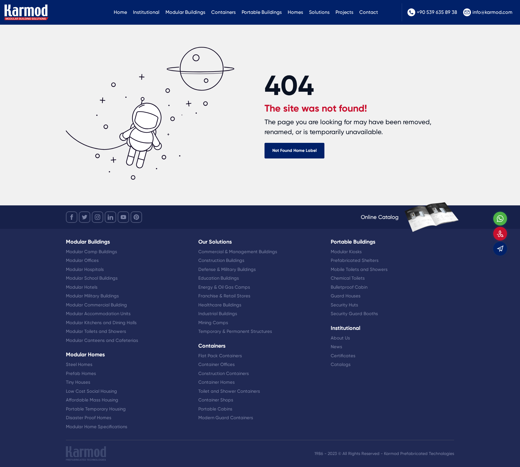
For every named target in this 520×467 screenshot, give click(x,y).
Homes (295, 12)
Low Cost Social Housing (91, 391)
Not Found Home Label (294, 150)
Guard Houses (346, 296)
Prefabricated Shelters (355, 260)
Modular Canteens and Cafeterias (102, 340)
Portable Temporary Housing (96, 409)
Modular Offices (82, 260)
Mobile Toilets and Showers (359, 269)
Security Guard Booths (354, 313)
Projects (344, 12)
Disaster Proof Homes (88, 417)
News (336, 346)
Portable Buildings (262, 12)
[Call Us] (500, 234)
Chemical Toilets (348, 278)
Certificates (343, 355)
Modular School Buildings (92, 278)
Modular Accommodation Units (98, 313)
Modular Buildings (185, 12)
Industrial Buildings (217, 313)
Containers (223, 12)
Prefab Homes (81, 373)
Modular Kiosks (346, 251)
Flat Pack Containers (220, 355)
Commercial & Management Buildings (237, 251)
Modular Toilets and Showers (96, 331)
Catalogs (341, 364)
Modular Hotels (82, 287)
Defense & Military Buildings (227, 269)
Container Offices (216, 364)
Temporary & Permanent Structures (235, 331)
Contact (368, 12)
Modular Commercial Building (96, 305)
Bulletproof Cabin (349, 287)
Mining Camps (213, 322)
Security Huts (344, 305)
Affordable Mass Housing (92, 400)
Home (120, 12)
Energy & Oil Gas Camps (224, 287)
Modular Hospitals (85, 269)
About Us (340, 338)
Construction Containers (223, 373)
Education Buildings (218, 278)
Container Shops (215, 400)
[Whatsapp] (500, 219)
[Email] (500, 249)
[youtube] (123, 217)
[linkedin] (110, 217)
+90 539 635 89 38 (437, 12)
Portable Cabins (215, 409)
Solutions (319, 12)
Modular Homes (85, 354)
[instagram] (97, 217)
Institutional (146, 12)
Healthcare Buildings (219, 305)
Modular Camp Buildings (91, 251)
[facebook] (71, 217)
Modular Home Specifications (96, 426)
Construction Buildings (221, 260)
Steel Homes (79, 364)
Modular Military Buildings (92, 296)
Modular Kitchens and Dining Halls (101, 322)
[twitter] (84, 217)
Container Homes (216, 382)
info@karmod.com (492, 12)
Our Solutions (215, 241)
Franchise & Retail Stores (224, 296)
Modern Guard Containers (225, 417)
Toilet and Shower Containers (229, 391)
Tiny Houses (78, 382)
